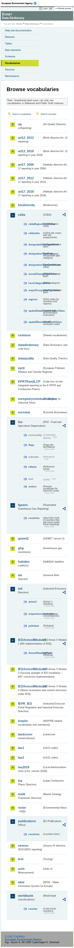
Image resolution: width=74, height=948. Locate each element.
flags (31, 445)
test (20, 859)
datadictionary (28, 345)
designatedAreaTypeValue (35, 244)
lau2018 (23, 767)
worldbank (25, 895)
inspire (23, 721)
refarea (32, 466)
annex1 (32, 601)
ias (20, 575)
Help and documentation (18, 30)
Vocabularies (12, 63)
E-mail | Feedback (15, 936)
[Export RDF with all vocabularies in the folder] (64, 215)
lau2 (21, 757)
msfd (21, 794)
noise (22, 807)
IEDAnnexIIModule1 (30, 639)
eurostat (24, 412)
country (32, 908)
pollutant (33, 625)
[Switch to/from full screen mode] (52, 8)
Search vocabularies (21, 114)
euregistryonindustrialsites (30, 398)
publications (27, 821)
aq (20, 124)
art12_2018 (26, 151)
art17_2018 (26, 191)
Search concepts (48, 114)
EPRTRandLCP (29, 381)
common (24, 335)
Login (45, 8)
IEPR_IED (25, 703)
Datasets (10, 36)
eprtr (21, 368)
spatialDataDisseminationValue (35, 310)
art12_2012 (26, 137)
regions (32, 299)
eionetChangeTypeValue (35, 274)
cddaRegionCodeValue (35, 224)
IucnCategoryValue (35, 283)
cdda (21, 214)
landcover (25, 734)
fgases (23, 505)
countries (33, 518)
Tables (8, 43)
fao (20, 422)
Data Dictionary (32, 24)
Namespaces (12, 76)
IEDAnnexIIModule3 (30, 669)
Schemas (10, 56)
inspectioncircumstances (35, 613)
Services (10, 69)
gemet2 (23, 538)
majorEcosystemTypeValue (35, 290)
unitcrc (32, 486)
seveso (23, 845)
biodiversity (26, 205)
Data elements (13, 50)
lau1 (21, 747)
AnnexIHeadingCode (35, 653)
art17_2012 (26, 178)
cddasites (34, 233)
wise (21, 882)
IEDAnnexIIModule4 (30, 686)
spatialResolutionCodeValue (35, 322)
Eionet (19, 24)
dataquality (26, 358)
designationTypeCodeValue (35, 264)
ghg (21, 548)
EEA (20, 3)
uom (21, 868)
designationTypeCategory (35, 253)
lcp (20, 780)
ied (20, 588)
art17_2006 (26, 164)
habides (24, 561)
